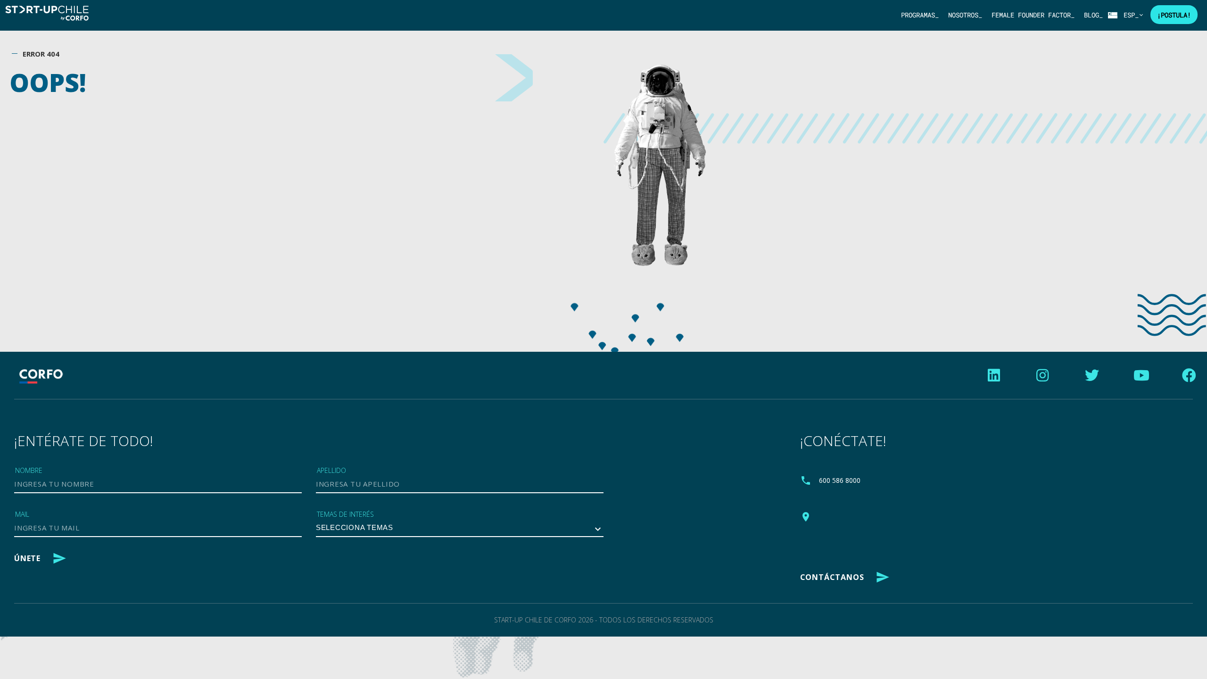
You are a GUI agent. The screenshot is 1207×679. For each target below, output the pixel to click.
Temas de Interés (345, 514)
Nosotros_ (965, 14)
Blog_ (1093, 14)
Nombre (28, 470)
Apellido (331, 470)
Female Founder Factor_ (1033, 14)
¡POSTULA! (1174, 14)
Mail (22, 514)
